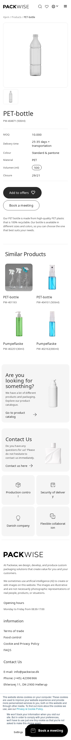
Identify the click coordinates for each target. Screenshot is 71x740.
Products (17, 17)
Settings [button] (18, 732)
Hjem (6, 17)
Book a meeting (21, 205)
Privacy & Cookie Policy (30, 708)
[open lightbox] (10, 96)
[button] (64, 6)
